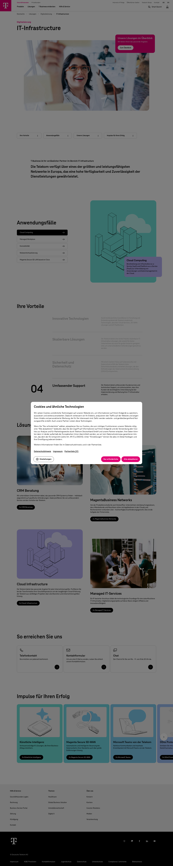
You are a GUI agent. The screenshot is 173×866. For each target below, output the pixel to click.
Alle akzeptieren (131, 459)
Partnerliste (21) (71, 451)
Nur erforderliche (110, 459)
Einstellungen (45, 459)
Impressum (58, 451)
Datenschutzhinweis (42, 451)
